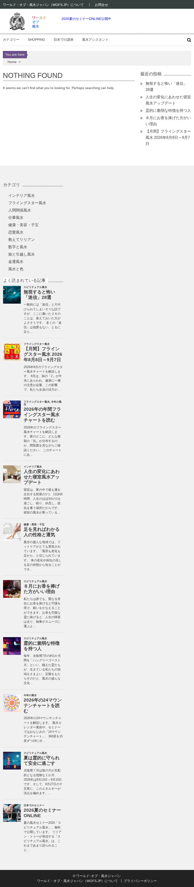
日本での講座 (64, 39)
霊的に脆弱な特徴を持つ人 (168, 110)
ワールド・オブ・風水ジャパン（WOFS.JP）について (43, 4)
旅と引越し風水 (21, 254)
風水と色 (15, 269)
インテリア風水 (21, 196)
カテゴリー (11, 39)
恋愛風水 (15, 232)
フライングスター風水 (27, 203)
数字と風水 (17, 247)
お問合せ (101, 4)
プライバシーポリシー (140, 880)
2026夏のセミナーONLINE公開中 (86, 19)
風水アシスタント (95, 39)
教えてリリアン (21, 240)
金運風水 (15, 262)
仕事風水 (15, 218)
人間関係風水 (19, 210)
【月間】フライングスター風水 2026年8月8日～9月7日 (168, 137)
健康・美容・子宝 (23, 225)
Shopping (36, 39)
